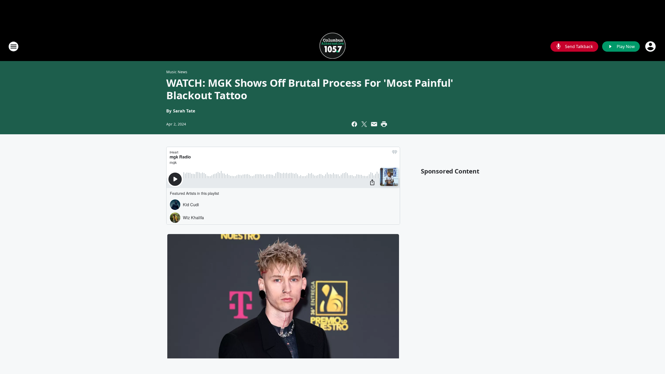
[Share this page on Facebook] (354, 124)
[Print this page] (384, 124)
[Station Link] (332, 46)
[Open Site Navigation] (13, 46)
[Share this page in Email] (374, 124)
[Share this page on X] (364, 124)
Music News (176, 71)
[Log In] (651, 46)
